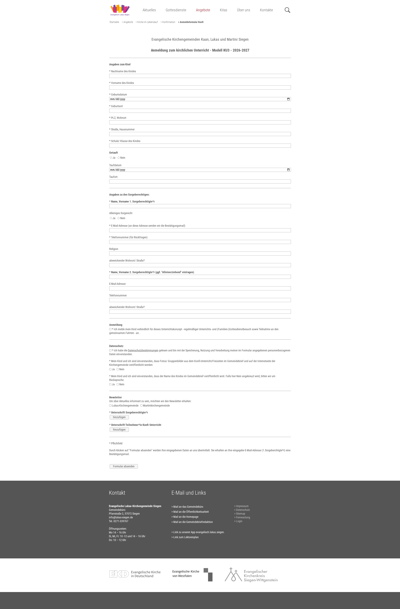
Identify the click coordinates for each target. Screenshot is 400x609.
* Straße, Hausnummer (122, 129)
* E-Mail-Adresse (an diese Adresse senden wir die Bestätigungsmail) (147, 225)
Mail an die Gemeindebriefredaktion (193, 522)
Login (239, 521)
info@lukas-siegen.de (121, 517)
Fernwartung (243, 517)
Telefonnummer (118, 295)
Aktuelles (149, 10)
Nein (122, 157)
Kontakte (266, 10)
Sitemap (240, 513)
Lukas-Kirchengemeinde (124, 405)
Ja (113, 157)
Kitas (223, 10)
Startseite (114, 22)
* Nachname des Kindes (122, 71)
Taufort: (113, 176)
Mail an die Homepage (185, 516)
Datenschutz (243, 509)
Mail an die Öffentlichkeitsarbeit (191, 511)
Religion (113, 249)
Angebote (203, 10)
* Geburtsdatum (118, 94)
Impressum (242, 506)
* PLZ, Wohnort (117, 117)
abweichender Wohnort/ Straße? (127, 260)
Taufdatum (115, 165)
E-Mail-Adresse (117, 283)
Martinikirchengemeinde (156, 405)
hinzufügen (119, 417)
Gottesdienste (176, 10)
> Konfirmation (168, 22)
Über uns (243, 10)
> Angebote (127, 22)
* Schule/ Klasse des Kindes (124, 141)
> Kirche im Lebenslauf (147, 22)
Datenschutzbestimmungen (143, 350)
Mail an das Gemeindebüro (188, 506)
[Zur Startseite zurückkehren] (120, 4)
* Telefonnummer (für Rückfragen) (128, 237)
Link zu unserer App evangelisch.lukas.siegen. (199, 532)
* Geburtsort (116, 106)
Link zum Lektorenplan (186, 537)
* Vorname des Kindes (121, 83)
